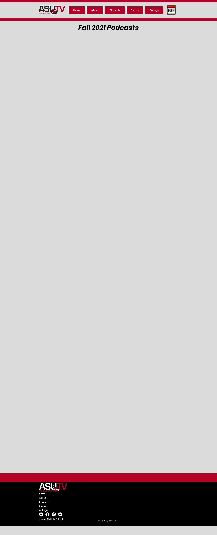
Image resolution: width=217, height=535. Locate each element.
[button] (115, 10)
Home (42, 493)
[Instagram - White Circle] (54, 514)
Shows (42, 506)
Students (44, 502)
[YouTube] (41, 514)
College (43, 510)
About (42, 497)
